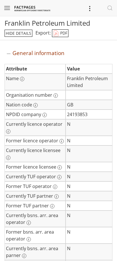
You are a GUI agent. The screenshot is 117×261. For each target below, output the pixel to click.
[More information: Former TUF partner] (52, 206)
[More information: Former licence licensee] (59, 167)
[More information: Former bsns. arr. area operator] (28, 239)
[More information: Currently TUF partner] (56, 196)
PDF (63, 33)
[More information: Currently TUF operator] (59, 177)
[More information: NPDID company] (44, 115)
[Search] (110, 8)
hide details (18, 33)
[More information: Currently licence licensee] (8, 157)
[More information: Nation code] (35, 105)
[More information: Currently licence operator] (8, 131)
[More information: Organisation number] (55, 95)
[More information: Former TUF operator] (55, 187)
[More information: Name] (22, 79)
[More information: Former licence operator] (61, 141)
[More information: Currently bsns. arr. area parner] (24, 256)
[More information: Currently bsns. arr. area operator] (28, 222)
